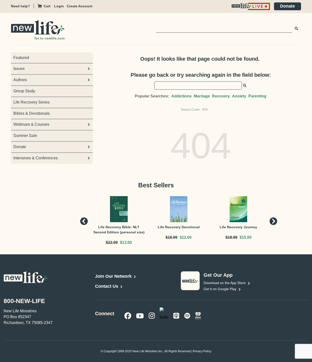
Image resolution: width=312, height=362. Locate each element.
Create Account (79, 6)
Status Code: (191, 109)
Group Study (24, 91)
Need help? (20, 6)
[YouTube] (140, 315)
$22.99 (112, 242)
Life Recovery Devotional (179, 227)
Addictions (181, 96)
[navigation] (60, 6)
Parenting (257, 96)
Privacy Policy (202, 351)
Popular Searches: (152, 96)
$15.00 (246, 237)
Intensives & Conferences (35, 158)
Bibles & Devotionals (31, 113)
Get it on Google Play (220, 289)
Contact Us (106, 286)
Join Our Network (113, 276)
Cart (47, 6)
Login (59, 6)
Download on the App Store (225, 283)
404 (205, 109)
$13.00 (126, 242)
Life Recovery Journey (238, 227)
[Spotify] (187, 315)
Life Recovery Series (31, 102)
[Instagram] (152, 315)
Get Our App (218, 275)
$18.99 (231, 237)
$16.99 (171, 237)
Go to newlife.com (49, 38)
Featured (21, 58)
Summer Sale (25, 135)
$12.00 (186, 237)
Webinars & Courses (31, 124)
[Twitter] (164, 315)
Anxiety (239, 96)
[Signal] (176, 315)
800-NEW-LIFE (24, 300)
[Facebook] (127, 315)
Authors (20, 80)
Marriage (202, 96)
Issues (19, 69)
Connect (104, 313)
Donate (287, 6)
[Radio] (198, 315)
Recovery (221, 96)
